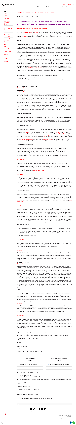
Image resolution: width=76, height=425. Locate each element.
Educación (5, 24)
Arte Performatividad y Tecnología (7, 15)
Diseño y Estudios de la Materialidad (7, 23)
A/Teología (5, 13)
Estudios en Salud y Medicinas (7, 38)
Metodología (6, 54)
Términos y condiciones (21, 399)
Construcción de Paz (7, 18)
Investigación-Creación (7, 51)
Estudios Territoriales (7, 41)
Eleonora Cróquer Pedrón (26, 19)
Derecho (5, 19)
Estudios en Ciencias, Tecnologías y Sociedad (7, 36)
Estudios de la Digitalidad (8, 28)
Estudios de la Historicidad (8, 29)
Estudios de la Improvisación (6, 31)
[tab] (30, 368)
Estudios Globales (6, 40)
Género (5, 44)
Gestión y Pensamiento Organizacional (7, 48)
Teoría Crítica (6, 61)
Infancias (5, 50)
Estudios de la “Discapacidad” (6, 26)
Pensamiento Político (7, 57)
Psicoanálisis (6, 58)
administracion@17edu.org (32, 380)
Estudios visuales (6, 43)
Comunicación (6, 17)
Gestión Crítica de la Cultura (7, 46)
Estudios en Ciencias (7, 34)
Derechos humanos (7, 21)
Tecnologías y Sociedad (7, 59)
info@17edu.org (34, 422)
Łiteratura (23, 404)
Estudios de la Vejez (7, 33)
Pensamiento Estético (7, 55)
